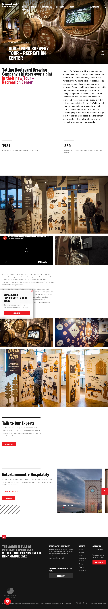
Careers (81, 555)
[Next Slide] (104, 491)
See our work (60, 558)
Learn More (10, 498)
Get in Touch (9, 444)
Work (24, 7)
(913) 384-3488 (97, 549)
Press (81, 564)
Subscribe (17, 313)
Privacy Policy (56, 603)
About (72, 7)
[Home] (10, 5)
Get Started (99, 562)
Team (81, 549)
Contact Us (94, 7)
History (81, 552)
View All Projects (11, 492)
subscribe (61, 576)
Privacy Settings (66, 603)
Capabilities (47, 7)
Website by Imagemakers (98, 603)
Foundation (82, 570)
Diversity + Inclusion (82, 560)
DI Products (61, 7)
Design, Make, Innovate (43, 603)
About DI (82, 546)
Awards (81, 567)
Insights (34, 7)
